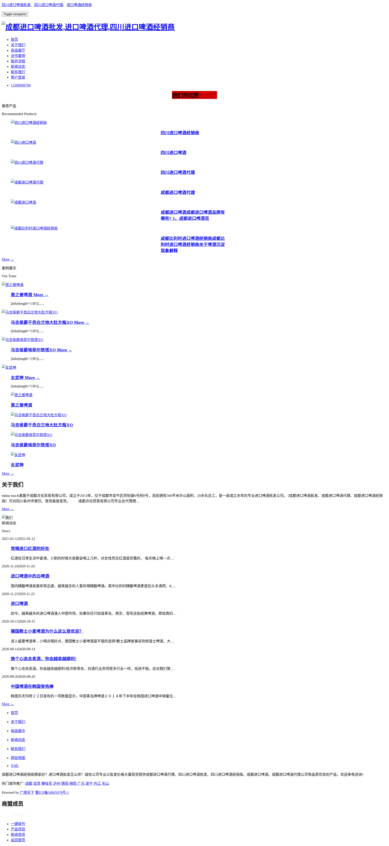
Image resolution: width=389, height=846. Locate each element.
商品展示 (18, 731)
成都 (28, 783)
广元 (81, 783)
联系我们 (18, 72)
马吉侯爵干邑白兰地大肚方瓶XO (42, 322)
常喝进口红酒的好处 (30, 548)
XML (15, 766)
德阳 (64, 783)
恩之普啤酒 (22, 294)
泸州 (56, 783)
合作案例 (18, 56)
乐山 (105, 783)
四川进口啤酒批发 (16, 5)
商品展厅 (18, 50)
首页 (14, 39)
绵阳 (73, 783)
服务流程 (18, 61)
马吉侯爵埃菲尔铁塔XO (34, 350)
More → (8, 259)
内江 (97, 783)
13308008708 (21, 85)
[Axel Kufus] (12, 285)
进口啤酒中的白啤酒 (30, 576)
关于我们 (18, 45)
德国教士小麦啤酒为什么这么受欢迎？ (47, 631)
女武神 (18, 377)
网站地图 (18, 758)
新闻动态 (18, 66)
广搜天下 (27, 792)
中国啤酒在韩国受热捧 (32, 686)
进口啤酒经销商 (79, 5)
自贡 (37, 783)
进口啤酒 (19, 603)
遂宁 (89, 783)
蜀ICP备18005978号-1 (52, 792)
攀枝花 (46, 783)
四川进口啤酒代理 (48, 5)
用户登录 (18, 77)
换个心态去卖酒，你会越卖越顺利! (43, 658)
